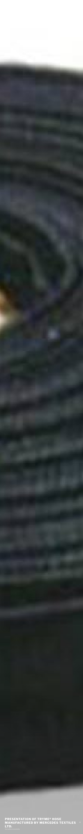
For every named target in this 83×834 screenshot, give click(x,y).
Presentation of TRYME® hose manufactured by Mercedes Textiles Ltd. (40, 822)
